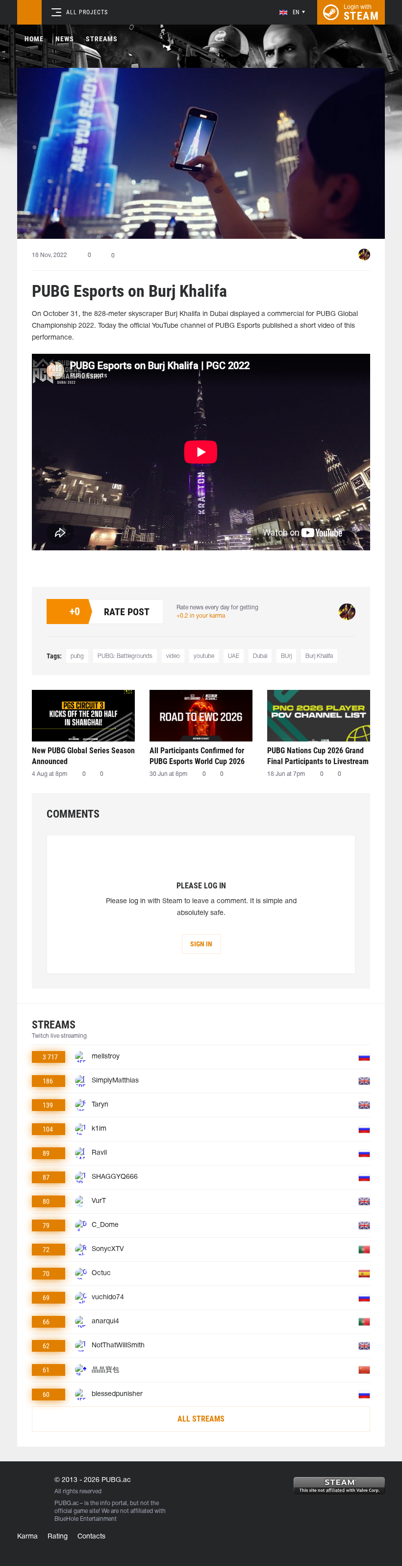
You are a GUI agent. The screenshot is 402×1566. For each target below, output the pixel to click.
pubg (77, 656)
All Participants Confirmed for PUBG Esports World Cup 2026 (197, 756)
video (173, 656)
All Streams (201, 1419)
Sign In (201, 944)
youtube (204, 656)
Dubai (260, 656)
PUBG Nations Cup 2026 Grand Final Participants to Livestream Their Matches (318, 756)
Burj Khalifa (319, 656)
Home (34, 39)
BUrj (286, 656)
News (64, 39)
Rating (58, 1537)
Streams (102, 39)
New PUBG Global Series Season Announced (83, 756)
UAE (233, 656)
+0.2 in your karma (200, 616)
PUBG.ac (66, 1503)
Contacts (91, 1537)
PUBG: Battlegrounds (125, 656)
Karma (27, 1537)
